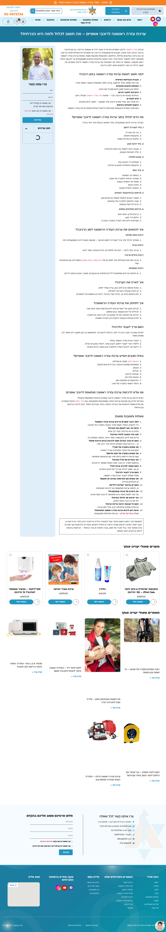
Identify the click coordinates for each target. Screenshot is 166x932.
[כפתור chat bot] (160, 926)
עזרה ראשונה (132, 36)
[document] (83, 925)
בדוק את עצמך (124, 9)
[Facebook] (158, 7)
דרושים (107, 9)
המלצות (50, 9)
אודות (38, 9)
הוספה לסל (138, 589)
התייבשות (97, 247)
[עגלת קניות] (8, 10)
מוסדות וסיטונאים (68, 9)
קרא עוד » (155, 665)
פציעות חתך (133, 348)
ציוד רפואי (79, 388)
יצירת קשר (85, 12)
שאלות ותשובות (90, 9)
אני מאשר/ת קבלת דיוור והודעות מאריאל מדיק (51, 833)
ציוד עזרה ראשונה (94, 82)
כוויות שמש (87, 247)
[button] (26, 115)
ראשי (139, 9)
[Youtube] (152, 7)
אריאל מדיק (126, 500)
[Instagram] (155, 12)
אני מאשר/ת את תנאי (55, 828)
